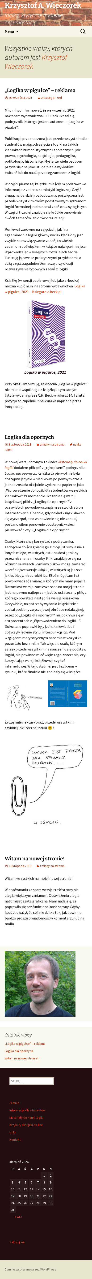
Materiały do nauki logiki (26, 1117)
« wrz (18, 1216)
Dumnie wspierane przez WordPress (30, 1269)
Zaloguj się (17, 1242)
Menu (9, 31)
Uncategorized (51, 97)
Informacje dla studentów (27, 1110)
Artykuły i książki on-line (26, 1125)
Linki (12, 1132)
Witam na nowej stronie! (35, 858)
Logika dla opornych (29, 437)
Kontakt (15, 1139)
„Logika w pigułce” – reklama (40, 90)
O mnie (14, 1103)
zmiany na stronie (52, 444)
